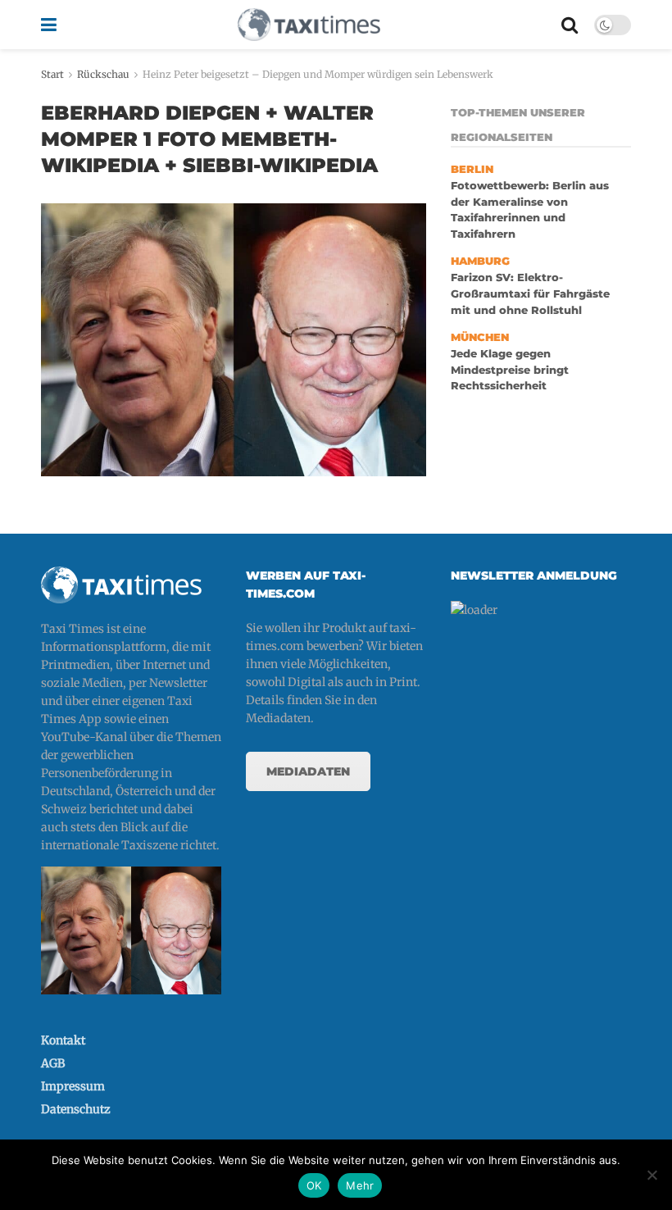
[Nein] (651, 1175)
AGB (53, 1063)
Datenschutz (76, 1109)
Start (52, 74)
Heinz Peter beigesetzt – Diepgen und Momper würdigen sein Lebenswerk (318, 74)
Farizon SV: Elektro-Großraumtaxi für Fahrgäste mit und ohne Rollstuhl (530, 293)
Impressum (73, 1086)
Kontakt (63, 1040)
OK (314, 1185)
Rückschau (103, 74)
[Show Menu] (49, 24)
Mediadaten (308, 771)
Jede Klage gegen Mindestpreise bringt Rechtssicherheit (510, 370)
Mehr (360, 1185)
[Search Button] (569, 24)
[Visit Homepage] (309, 24)
